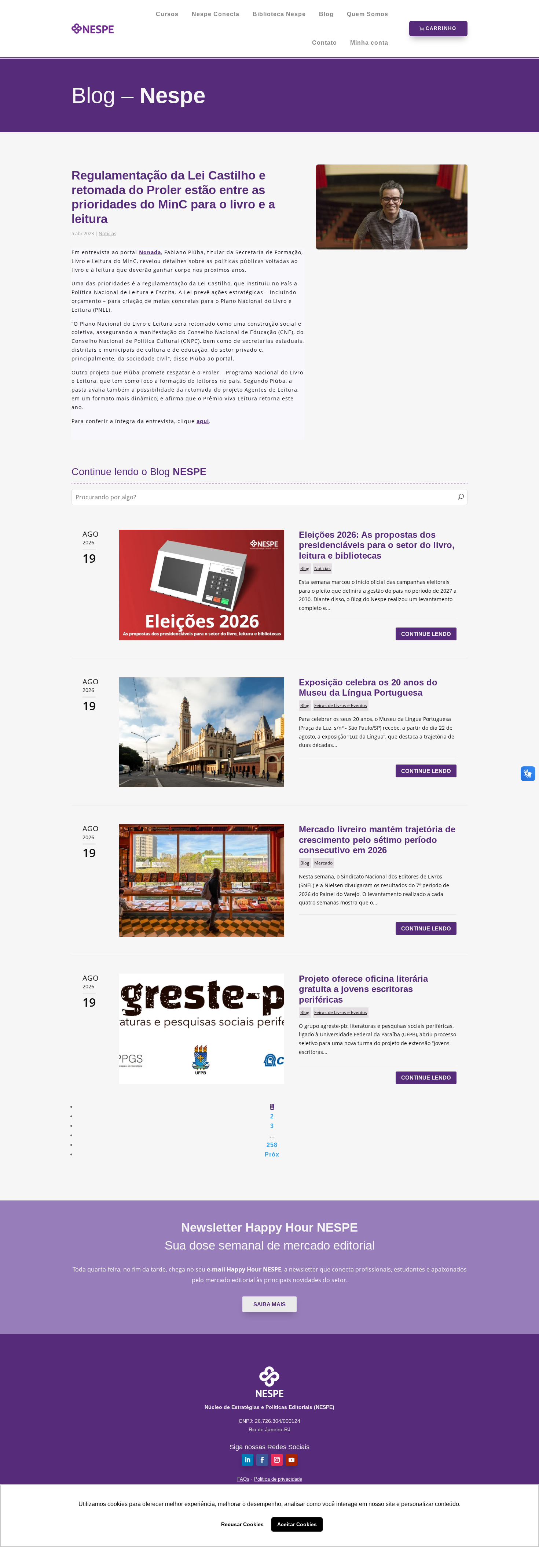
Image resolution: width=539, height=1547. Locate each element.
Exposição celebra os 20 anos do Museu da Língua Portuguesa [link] (368, 687)
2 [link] (272, 1116)
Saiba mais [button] (269, 1304)
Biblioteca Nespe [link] (279, 14)
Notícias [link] (107, 233)
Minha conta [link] (369, 42)
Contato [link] (324, 42)
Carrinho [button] (441, 28)
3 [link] (272, 1126)
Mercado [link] (323, 863)
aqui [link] (203, 421)
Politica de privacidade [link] (278, 1479)
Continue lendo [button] (426, 634)
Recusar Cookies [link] (242, 1524)
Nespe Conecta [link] (215, 14)
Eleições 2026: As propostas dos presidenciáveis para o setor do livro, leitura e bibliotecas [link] (377, 545)
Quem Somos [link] (367, 14)
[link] (93, 28)
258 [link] (272, 1145)
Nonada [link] (150, 252)
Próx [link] (272, 1154)
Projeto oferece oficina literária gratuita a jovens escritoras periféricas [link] (363, 989)
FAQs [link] (243, 1479)
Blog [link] (326, 14)
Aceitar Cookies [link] (297, 1524)
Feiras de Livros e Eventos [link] (340, 705)
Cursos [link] (167, 14)
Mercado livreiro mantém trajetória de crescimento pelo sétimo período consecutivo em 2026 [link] (377, 839)
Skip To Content (28, 8)
